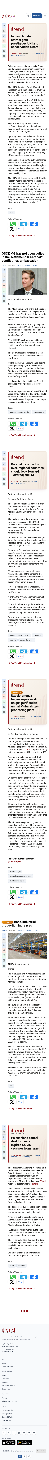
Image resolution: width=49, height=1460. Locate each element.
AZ (24, 1456)
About (4, 1375)
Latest (4, 1363)
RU (29, 1456)
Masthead (5, 1379)
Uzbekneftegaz (15, 871)
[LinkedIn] (29, 1433)
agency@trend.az (7, 1352)
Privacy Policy (7, 1414)
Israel (12, 1265)
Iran (11, 1085)
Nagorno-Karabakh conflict (19, 412)
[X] (14, 1433)
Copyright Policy (7, 1417)
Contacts (5, 1382)
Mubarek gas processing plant (20, 876)
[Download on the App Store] (8, 1442)
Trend (30, 749)
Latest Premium (7, 1366)
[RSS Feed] (34, 1433)
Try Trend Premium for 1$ (23, 235)
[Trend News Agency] (8, 1330)
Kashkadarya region (17, 881)
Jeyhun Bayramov (26, 640)
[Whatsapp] (4, 1433)
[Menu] (45, 15)
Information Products (9, 1401)
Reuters (34, 1184)
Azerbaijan (37, 635)
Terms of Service (7, 1410)
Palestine (21, 1265)
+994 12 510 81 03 (8, 1349)
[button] (4, 26)
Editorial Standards (8, 1385)
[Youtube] (19, 1433)
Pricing (4, 1398)
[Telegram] (24, 1433)
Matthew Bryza (39, 412)
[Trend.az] (8, 16)
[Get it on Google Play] (24, 1442)
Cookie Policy (6, 1420)
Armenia (13, 640)
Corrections (6, 1389)
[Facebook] (9, 1433)
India (11, 212)
